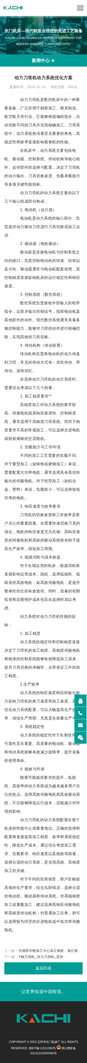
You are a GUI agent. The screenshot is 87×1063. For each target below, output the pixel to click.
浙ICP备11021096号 (42, 1048)
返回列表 (43, 968)
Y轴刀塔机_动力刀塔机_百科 (40, 957)
